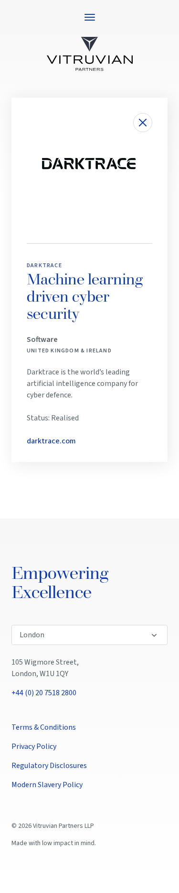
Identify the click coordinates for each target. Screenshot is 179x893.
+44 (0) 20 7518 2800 (43, 693)
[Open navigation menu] (89, 17)
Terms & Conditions (43, 727)
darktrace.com (51, 441)
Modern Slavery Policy (47, 785)
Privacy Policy (33, 746)
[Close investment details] (142, 122)
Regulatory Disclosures (49, 765)
